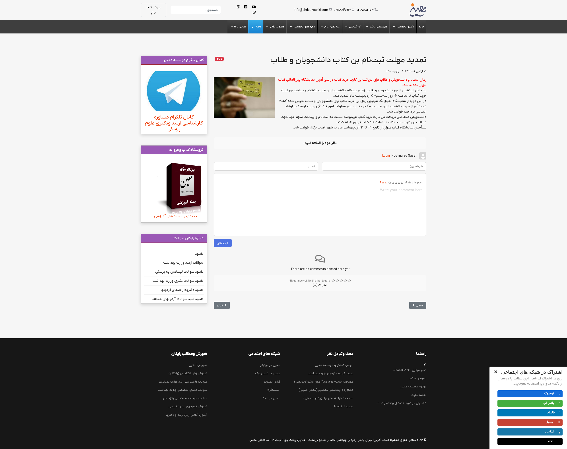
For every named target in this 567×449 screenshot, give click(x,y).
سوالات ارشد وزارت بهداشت (183, 262)
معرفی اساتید (417, 378)
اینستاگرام (273, 390)
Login (386, 156)
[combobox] (196, 10)
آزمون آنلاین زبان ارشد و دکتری (186, 415)
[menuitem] (421, 26)
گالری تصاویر (272, 382)
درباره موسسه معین (413, 387)
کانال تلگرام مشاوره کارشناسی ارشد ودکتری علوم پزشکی (174, 123)
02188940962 (342, 10)
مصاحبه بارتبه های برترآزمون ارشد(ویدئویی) (323, 382)
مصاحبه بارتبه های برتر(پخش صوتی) (328, 398)
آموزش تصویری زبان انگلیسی (188, 406)
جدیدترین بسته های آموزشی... (174, 216)
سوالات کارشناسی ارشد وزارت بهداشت (183, 382)
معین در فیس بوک (267, 373)
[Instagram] (238, 7)
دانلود (199, 254)
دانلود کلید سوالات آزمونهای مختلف (178, 299)
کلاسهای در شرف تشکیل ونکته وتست (401, 403)
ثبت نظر (222, 243)
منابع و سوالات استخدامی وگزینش (185, 398)
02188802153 (365, 10)
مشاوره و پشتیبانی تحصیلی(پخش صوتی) (326, 390)
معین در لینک (271, 398)
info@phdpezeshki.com (311, 10)
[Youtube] (254, 7)
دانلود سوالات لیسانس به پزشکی (179, 272)
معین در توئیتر (270, 365)
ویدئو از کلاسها (343, 406)
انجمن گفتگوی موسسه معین (334, 365)
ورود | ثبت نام (153, 10)
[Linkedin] (245, 7)
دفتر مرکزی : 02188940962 (409, 370)
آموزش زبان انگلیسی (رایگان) (188, 373)
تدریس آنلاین (198, 365)
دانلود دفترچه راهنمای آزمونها (182, 290)
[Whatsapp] (254, 12)
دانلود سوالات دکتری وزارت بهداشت (178, 281)
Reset (383, 183)
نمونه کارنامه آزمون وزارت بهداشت (330, 373)
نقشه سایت (418, 395)
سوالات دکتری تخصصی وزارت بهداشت (182, 390)
